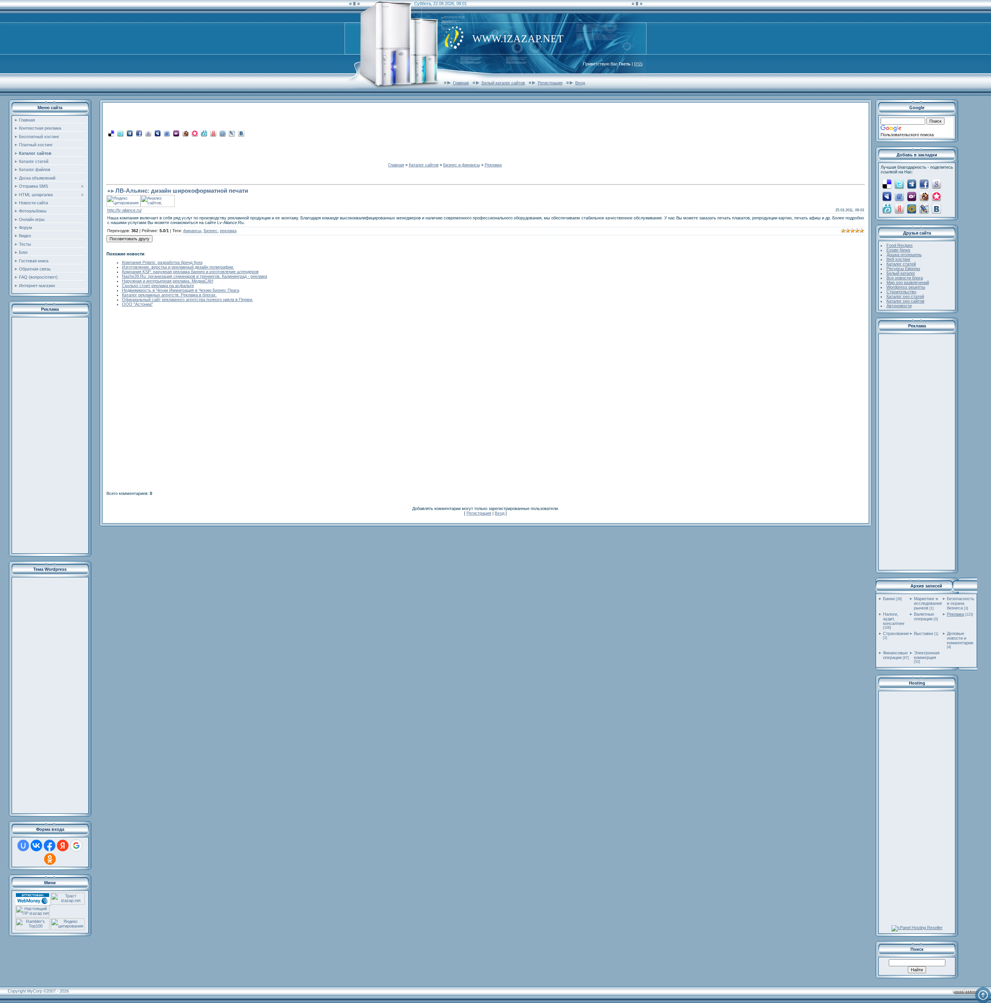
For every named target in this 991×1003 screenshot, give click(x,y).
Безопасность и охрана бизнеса (960, 603)
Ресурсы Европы (903, 268)
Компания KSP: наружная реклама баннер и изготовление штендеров (190, 271)
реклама (228, 230)
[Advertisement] (50, 435)
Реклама (493, 165)
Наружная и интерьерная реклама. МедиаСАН (167, 281)
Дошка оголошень (904, 254)
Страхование (896, 633)
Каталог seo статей (905, 296)
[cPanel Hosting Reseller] (917, 927)
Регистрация (550, 82)
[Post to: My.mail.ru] (222, 133)
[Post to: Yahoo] (176, 133)
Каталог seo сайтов (905, 301)
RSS (638, 64)
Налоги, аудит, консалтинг (894, 619)
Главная (461, 82)
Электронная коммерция (927, 655)
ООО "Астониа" (137, 304)
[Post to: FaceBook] (139, 133)
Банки (889, 598)
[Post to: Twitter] (120, 133)
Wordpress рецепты (905, 287)
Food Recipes (899, 245)
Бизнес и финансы (461, 165)
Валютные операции (924, 616)
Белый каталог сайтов (503, 82)
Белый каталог (900, 273)
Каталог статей (901, 264)
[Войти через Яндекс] (63, 845)
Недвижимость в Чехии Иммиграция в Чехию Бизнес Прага (180, 290)
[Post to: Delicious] (111, 133)
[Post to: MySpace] (157, 133)
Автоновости (899, 305)
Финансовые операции (895, 655)
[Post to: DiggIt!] (129, 133)
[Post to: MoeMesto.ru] (204, 133)
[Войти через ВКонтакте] (36, 845)
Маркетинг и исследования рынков (928, 603)
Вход (580, 82)
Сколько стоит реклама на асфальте (158, 285)
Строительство (901, 291)
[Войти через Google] (76, 845)
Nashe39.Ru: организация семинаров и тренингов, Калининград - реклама (194, 276)
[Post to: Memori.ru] (194, 133)
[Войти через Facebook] (49, 845)
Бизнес (211, 230)
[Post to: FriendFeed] (166, 133)
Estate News (898, 250)
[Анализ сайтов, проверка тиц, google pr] (158, 205)
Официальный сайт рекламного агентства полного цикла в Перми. (187, 299)
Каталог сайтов (424, 165)
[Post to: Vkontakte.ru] (241, 133)
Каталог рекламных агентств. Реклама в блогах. (169, 295)
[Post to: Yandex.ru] (213, 133)
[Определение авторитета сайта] (68, 903)
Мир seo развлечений (907, 282)
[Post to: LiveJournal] (232, 133)
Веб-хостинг (898, 259)
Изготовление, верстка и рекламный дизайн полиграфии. (178, 267)
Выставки (923, 633)
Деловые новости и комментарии (960, 638)
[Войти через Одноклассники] (50, 859)
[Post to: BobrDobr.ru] (185, 133)
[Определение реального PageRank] (32, 916)
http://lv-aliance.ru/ (124, 210)
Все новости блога (904, 278)
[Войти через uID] (23, 845)
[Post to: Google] (148, 133)
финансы (192, 230)
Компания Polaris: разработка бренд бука (162, 262)
